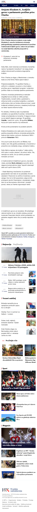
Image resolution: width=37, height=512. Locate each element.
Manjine (32, 5)
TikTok (3, 238)
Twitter (25, 237)
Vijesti (4, 5)
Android (24, 235)
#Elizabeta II (19, 228)
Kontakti (15, 506)
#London (18, 225)
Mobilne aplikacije (24, 506)
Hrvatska (16, 5)
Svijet (26, 5)
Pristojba (25, 500)
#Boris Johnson (7, 228)
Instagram (31, 237)
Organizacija (12, 500)
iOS (20, 235)
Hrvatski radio (12, 502)
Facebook (19, 237)
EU (21, 5)
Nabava (4, 502)
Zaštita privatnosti (26, 504)
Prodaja (31, 500)
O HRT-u (4, 500)
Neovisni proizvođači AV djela (11, 504)
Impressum (5, 508)
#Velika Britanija (7, 225)
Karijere (19, 500)
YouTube (9, 238)
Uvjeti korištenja (7, 506)
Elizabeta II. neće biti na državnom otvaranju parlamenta (12, 58)
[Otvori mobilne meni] (34, 2)
